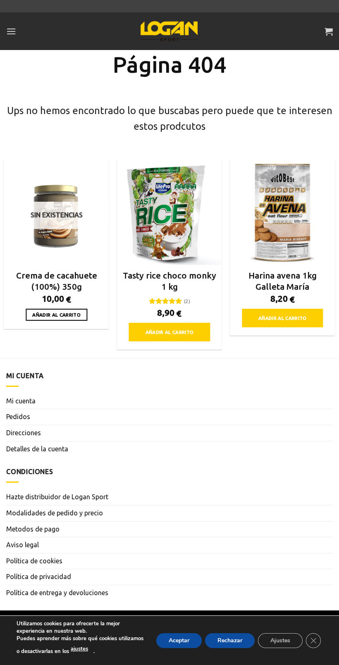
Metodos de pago (33, 529)
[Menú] (11, 31)
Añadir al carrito (56, 314)
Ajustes (280, 640)
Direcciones (23, 432)
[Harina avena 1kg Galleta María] (282, 212)
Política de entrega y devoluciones (57, 592)
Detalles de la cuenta (37, 449)
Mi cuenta (21, 401)
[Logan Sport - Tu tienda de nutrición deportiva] (169, 31)
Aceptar (179, 640)
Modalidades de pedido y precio (54, 513)
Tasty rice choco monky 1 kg (169, 281)
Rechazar (229, 640)
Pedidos (18, 416)
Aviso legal (22, 544)
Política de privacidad (38, 576)
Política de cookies (34, 561)
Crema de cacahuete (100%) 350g (56, 281)
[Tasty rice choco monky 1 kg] (169, 212)
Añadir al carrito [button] (170, 332)
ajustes (79, 649)
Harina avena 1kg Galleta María (282, 281)
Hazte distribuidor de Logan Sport (57, 497)
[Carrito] (329, 31)
